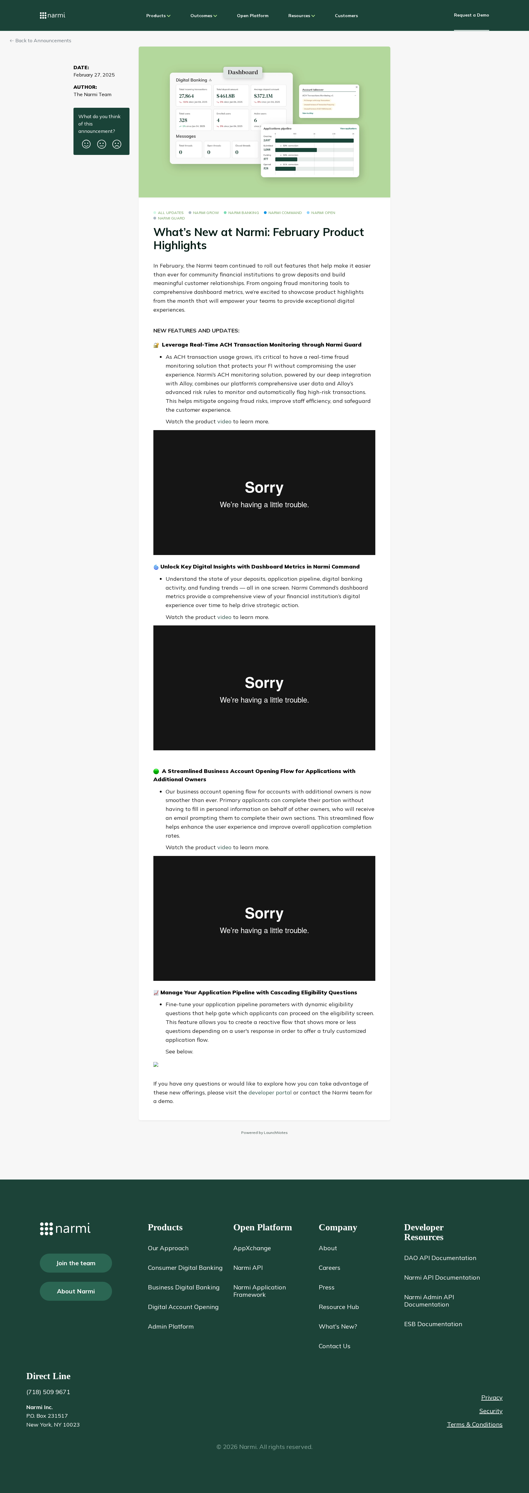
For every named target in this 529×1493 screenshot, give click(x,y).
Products (156, 15)
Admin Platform (171, 1326)
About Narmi (76, 1291)
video (224, 421)
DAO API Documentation (440, 1258)
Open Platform (252, 15)
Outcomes (201, 15)
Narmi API (248, 1267)
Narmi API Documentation (442, 1277)
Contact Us (335, 1346)
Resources (299, 15)
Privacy (492, 1397)
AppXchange (252, 1248)
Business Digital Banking (183, 1287)
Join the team (76, 1263)
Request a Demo (471, 15)
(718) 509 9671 (48, 1392)
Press (327, 1287)
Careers (329, 1267)
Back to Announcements (42, 40)
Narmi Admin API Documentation (429, 1300)
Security (491, 1411)
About (328, 1248)
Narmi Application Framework (259, 1291)
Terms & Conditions (475, 1424)
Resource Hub (339, 1307)
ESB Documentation (433, 1324)
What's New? (338, 1326)
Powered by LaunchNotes (264, 1132)
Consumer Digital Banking (185, 1267)
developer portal (271, 1092)
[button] (86, 142)
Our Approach (168, 1248)
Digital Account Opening (183, 1307)
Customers (346, 15)
